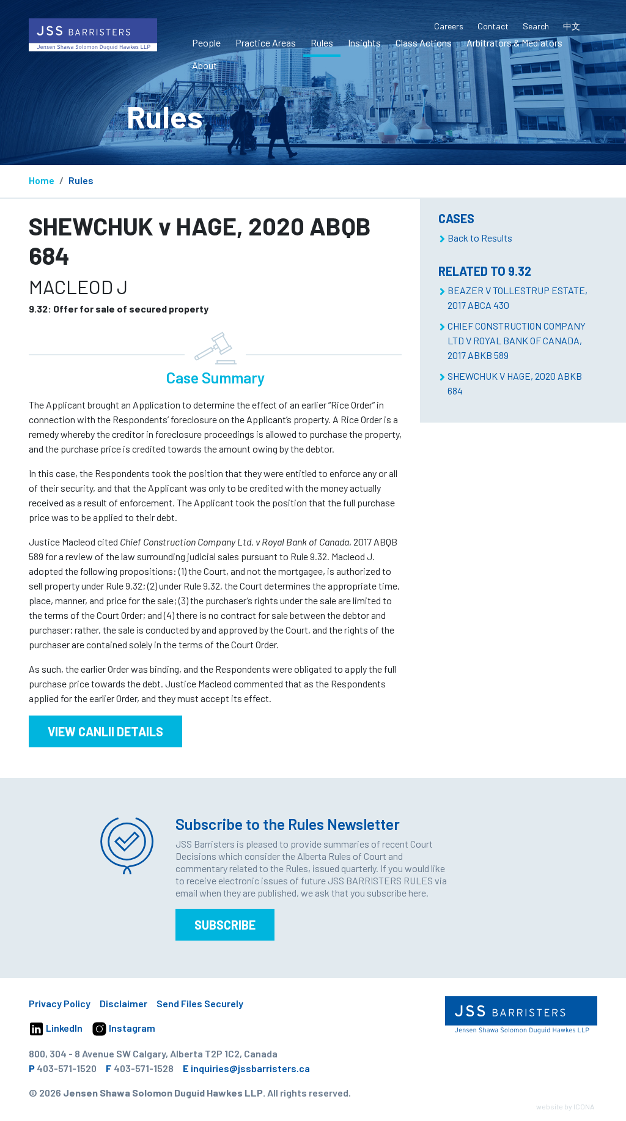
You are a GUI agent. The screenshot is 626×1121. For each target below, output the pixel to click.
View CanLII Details (105, 731)
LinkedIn (63, 1028)
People (206, 42)
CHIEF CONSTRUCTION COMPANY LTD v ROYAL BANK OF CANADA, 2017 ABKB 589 (516, 340)
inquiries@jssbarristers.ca (250, 1068)
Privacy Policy (59, 1003)
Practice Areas (265, 42)
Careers (448, 26)
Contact (493, 26)
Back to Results (479, 237)
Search (536, 26)
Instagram (131, 1028)
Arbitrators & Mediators (514, 42)
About (204, 65)
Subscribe (225, 924)
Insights (364, 42)
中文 (571, 26)
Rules (322, 42)
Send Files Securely (199, 1003)
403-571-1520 (67, 1068)
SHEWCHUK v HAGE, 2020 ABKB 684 (514, 383)
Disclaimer (123, 1003)
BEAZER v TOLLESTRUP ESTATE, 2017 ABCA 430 (517, 297)
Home (41, 180)
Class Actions (424, 42)
